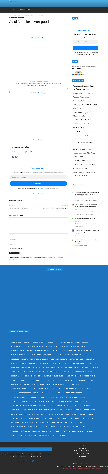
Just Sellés (76, 149)
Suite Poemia (75, 175)
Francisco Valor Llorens (85, 135)
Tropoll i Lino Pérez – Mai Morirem (18, 208)
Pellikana (82, 164)
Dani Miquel (85, 120)
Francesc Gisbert (76, 135)
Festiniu (84, 132)
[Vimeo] (85, 9)
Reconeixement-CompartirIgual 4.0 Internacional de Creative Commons (82, 468)
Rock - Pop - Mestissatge (23, 15)
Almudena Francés (89, 93)
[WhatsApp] (18, 32)
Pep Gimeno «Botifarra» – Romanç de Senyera (55, 208)
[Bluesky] (91, 9)
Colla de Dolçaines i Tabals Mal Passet (85, 106)
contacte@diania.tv (32, 461)
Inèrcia (88, 139)
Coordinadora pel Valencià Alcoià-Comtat (84, 114)
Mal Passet (91, 153)
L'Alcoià (88, 149)
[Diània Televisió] (14, 3)
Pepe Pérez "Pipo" (90, 164)
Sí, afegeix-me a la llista (16, 248)
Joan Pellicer (76, 142)
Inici (10, 15)
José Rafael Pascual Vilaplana (86, 142)
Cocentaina (89, 100)
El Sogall (77, 127)
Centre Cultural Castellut (79, 100)
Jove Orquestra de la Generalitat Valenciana (83, 146)
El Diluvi (82, 123)
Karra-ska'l (82, 149)
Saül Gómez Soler (91, 172)
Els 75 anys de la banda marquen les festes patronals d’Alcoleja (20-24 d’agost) (86, 206)
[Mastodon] (94, 9)
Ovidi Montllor (20, 200)
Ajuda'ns (74, 66)
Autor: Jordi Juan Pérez (20, 147)
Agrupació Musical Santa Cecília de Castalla (83, 87)
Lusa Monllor (82, 153)
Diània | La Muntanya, (24, 456)
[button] (95, 3)
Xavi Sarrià (86, 175)
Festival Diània (91, 132)
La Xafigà (75, 153)
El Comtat (75, 123)
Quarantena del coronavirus (79, 172)
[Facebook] (75, 9)
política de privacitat (43, 188)
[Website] (13, 157)
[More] (30, 32)
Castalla (87, 97)
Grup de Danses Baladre (79, 139)
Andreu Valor (78, 97)
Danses (91, 120)
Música (14, 15)
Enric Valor (77, 132)
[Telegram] (26, 32)
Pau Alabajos (76, 164)
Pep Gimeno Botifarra (82, 168)
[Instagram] (78, 9)
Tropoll (81, 175)
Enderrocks (85, 128)
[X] (81, 9)
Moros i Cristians (79, 157)
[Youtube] (88, 9)
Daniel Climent (76, 120)
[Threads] (97, 9)
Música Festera (79, 161)
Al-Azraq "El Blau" (78, 93)
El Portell (88, 123)
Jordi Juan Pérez (79, 192)
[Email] (22, 32)
